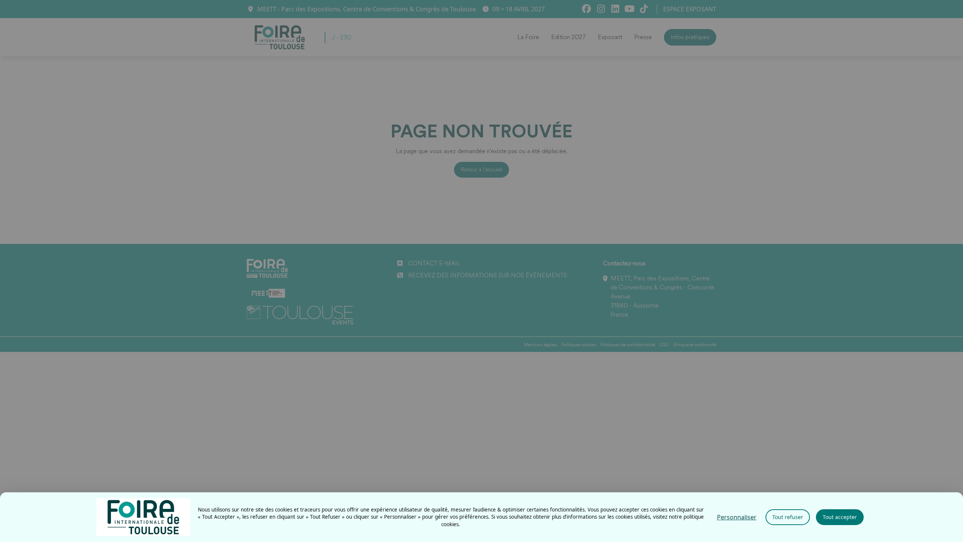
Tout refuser (787, 517)
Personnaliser (736, 517)
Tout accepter (840, 517)
